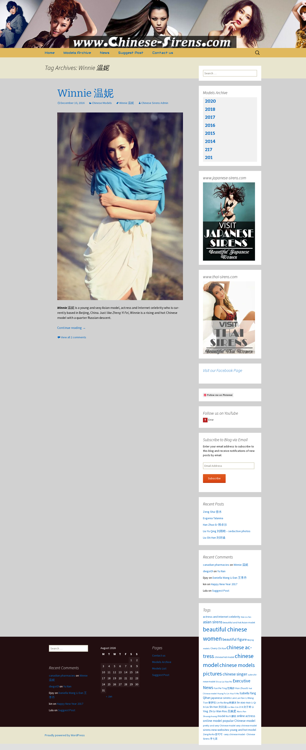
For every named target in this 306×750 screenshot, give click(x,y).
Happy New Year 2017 (224, 584)
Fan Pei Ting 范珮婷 (224, 688)
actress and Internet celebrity (221, 617)
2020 (210, 101)
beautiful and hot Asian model (239, 622)
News (104, 53)
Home (50, 53)
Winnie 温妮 (85, 93)
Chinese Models (102, 103)
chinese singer (235, 674)
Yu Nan (221, 571)
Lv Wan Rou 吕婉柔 (224, 711)
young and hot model (243, 730)
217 (208, 149)
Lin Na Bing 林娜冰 (226, 702)
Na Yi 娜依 (231, 716)
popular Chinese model (239, 721)
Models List (159, 668)
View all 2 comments (73, 337)
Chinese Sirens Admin (154, 103)
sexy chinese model (246, 725)
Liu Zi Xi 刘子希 (243, 706)
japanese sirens (221, 698)
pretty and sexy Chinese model (219, 725)
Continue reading (71, 328)
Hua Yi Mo (234, 693)
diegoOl (208, 571)
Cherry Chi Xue (218, 648)
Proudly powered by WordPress (65, 735)
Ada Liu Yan (246, 617)
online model (212, 721)
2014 (210, 141)
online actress (246, 716)
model (221, 716)
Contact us (162, 53)
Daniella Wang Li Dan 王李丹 (230, 578)
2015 (210, 133)
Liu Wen (231, 707)
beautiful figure (235, 639)
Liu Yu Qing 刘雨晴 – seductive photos (226, 531)
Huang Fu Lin (223, 693)
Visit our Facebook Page (222, 370)
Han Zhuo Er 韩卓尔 (215, 525)
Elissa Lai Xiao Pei (224, 681)
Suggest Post (130, 53)
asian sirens (212, 621)
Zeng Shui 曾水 (212, 512)
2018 (210, 109)
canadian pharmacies (216, 565)
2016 (210, 125)
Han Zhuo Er (241, 688)
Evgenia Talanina (213, 518)
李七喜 (214, 738)
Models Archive (77, 53)
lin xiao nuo (244, 702)
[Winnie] (120, 206)
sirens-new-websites (216, 730)
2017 (210, 117)
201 (209, 157)
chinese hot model (224, 657)
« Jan (109, 696)
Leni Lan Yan (238, 697)
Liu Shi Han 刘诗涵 (214, 537)
